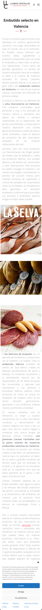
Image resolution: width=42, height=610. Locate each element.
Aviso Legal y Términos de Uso (31, 605)
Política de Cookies (5, 605)
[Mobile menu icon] (38, 4)
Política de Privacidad (16, 605)
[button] (38, 562)
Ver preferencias (21, 598)
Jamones (26, 525)
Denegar (21, 592)
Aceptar (21, 586)
